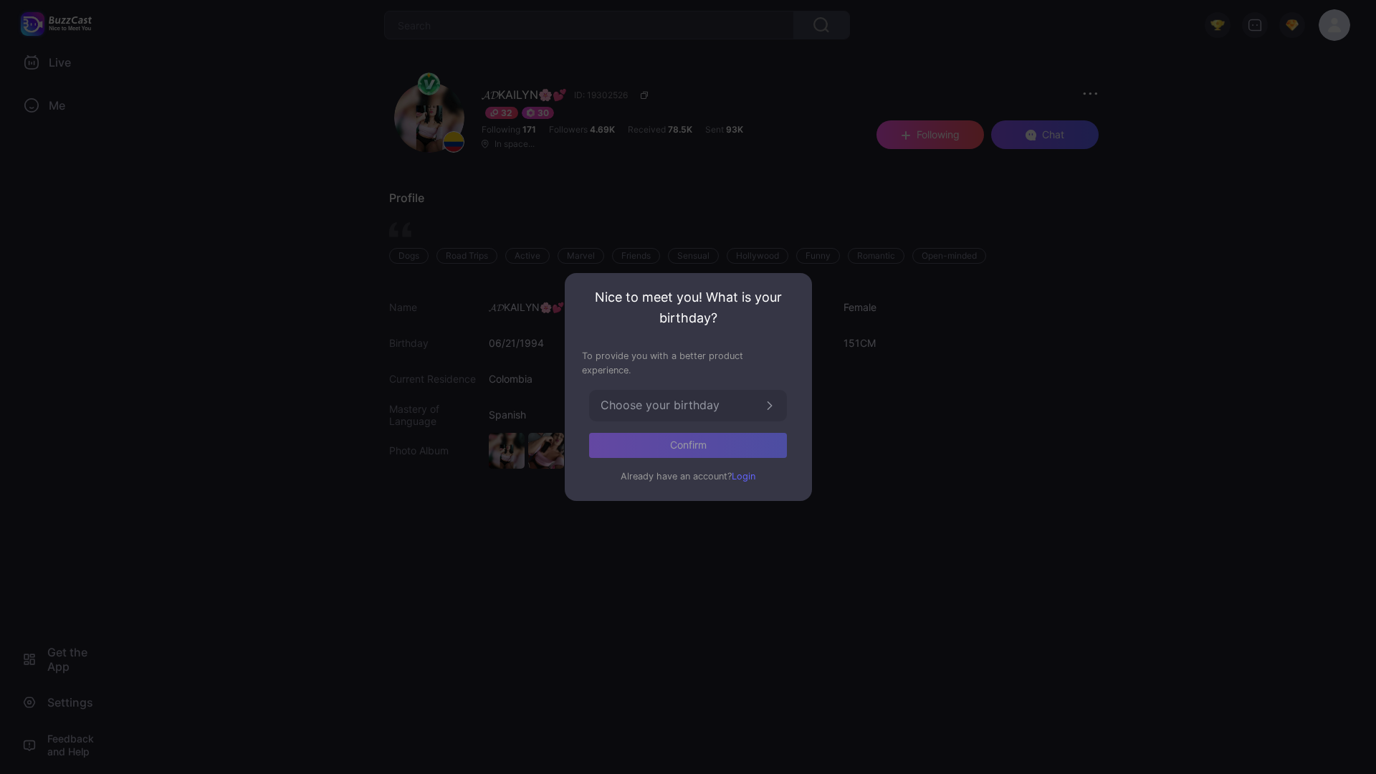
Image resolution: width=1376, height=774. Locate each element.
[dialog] (688, 387)
